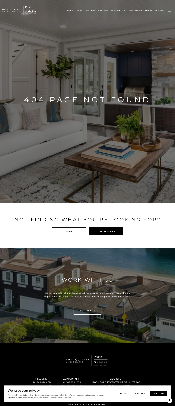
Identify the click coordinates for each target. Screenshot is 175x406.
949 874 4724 (44, 382)
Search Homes (106, 231)
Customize (140, 393)
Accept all (159, 393)
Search (70, 10)
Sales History (135, 10)
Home (69, 231)
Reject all (122, 393)
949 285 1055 (73, 382)
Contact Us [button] (87, 310)
